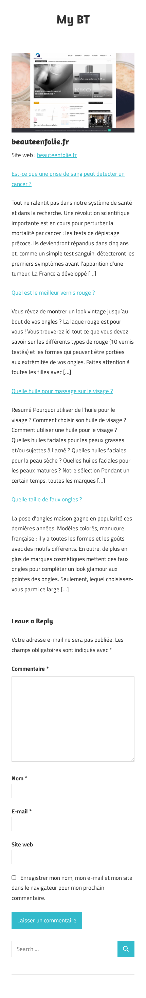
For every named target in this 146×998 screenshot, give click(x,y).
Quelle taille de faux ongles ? (47, 499)
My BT (73, 19)
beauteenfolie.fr (57, 155)
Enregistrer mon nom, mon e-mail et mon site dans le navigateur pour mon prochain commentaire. (72, 888)
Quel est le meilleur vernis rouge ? (53, 292)
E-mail (22, 811)
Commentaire (30, 668)
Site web (22, 844)
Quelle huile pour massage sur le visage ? (62, 391)
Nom (19, 778)
